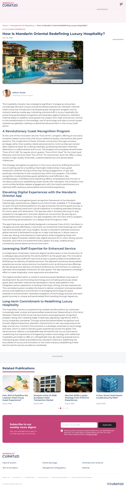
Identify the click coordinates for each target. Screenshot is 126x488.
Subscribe (107, 425)
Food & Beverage (49, 463)
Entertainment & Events (92, 463)
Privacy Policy (43, 477)
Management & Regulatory (22, 25)
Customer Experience (14, 29)
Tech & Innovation (10, 468)
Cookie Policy (29, 477)
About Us (5, 477)
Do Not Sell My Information (82, 477)
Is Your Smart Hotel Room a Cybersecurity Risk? (109, 396)
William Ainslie (19, 93)
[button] (58, 408)
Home (5, 25)
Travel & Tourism (9, 463)
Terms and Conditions (60, 477)
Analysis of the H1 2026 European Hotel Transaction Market (45, 397)
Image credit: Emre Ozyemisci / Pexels (67, 81)
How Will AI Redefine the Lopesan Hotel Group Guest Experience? (15, 397)
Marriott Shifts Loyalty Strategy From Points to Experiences (77, 397)
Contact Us (17, 477)
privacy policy (92, 434)
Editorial (85, 468)
